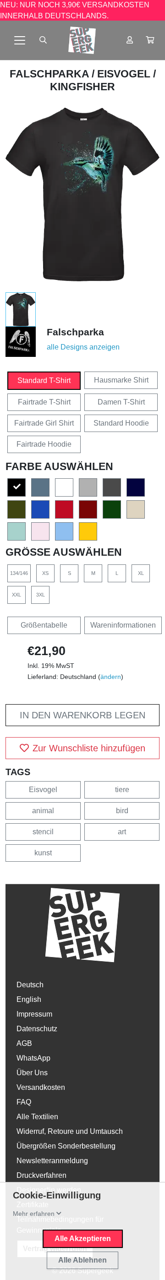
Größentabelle (44, 625)
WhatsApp (33, 1058)
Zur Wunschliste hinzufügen (89, 748)
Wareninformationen (123, 625)
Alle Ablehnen (82, 1260)
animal (43, 811)
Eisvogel (43, 789)
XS (45, 573)
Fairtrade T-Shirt (44, 402)
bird (122, 811)
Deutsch (30, 985)
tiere (122, 789)
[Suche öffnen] (43, 40)
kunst (43, 853)
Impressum (34, 1014)
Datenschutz (36, 1029)
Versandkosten (40, 1087)
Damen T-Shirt (121, 402)
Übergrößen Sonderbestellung (66, 1146)
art (122, 832)
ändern (110, 676)
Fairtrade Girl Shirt (44, 423)
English (28, 999)
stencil (43, 832)
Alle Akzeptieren (83, 1238)
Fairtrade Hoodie (44, 444)
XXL (16, 594)
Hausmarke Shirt (121, 380)
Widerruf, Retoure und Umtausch (69, 1131)
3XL (40, 594)
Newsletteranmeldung (52, 1161)
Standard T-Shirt (44, 380)
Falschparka (51, 74)
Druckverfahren (41, 1175)
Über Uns (32, 1073)
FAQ (23, 1102)
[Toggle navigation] (19, 40)
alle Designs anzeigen (83, 347)
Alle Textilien (37, 1117)
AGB (24, 1043)
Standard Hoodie (121, 423)
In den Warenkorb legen (82, 715)
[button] (150, 40)
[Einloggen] (129, 40)
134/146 (19, 573)
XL (141, 573)
